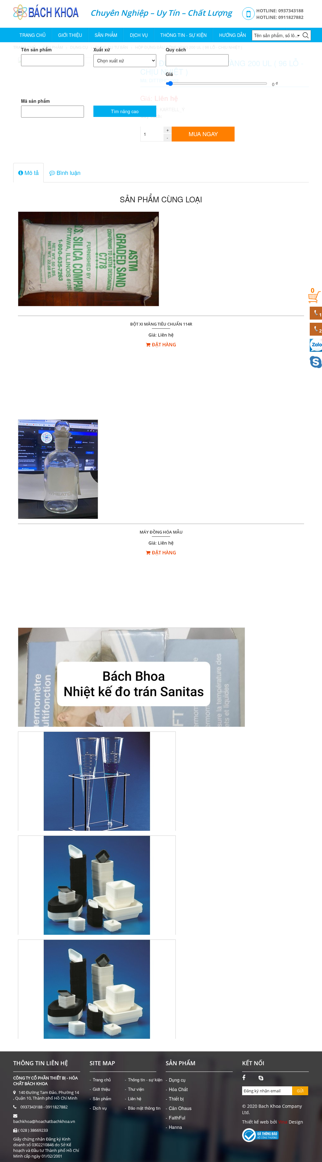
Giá (169, 74)
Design (295, 1122)
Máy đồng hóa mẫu (161, 532)
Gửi (300, 1091)
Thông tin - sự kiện (183, 35)
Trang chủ (32, 35)
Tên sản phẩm (36, 49)
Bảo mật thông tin (144, 1108)
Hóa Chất (178, 1089)
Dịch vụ (139, 35)
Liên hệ (134, 1098)
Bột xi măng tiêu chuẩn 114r (161, 324)
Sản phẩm (106, 35)
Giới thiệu (70, 35)
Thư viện (136, 1089)
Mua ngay (203, 134)
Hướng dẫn (232, 35)
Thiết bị (176, 1099)
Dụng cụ (177, 1080)
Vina (282, 1122)
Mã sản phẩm (35, 101)
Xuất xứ (101, 49)
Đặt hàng (164, 344)
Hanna (175, 1127)
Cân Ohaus (180, 1108)
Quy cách (176, 49)
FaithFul (177, 1117)
